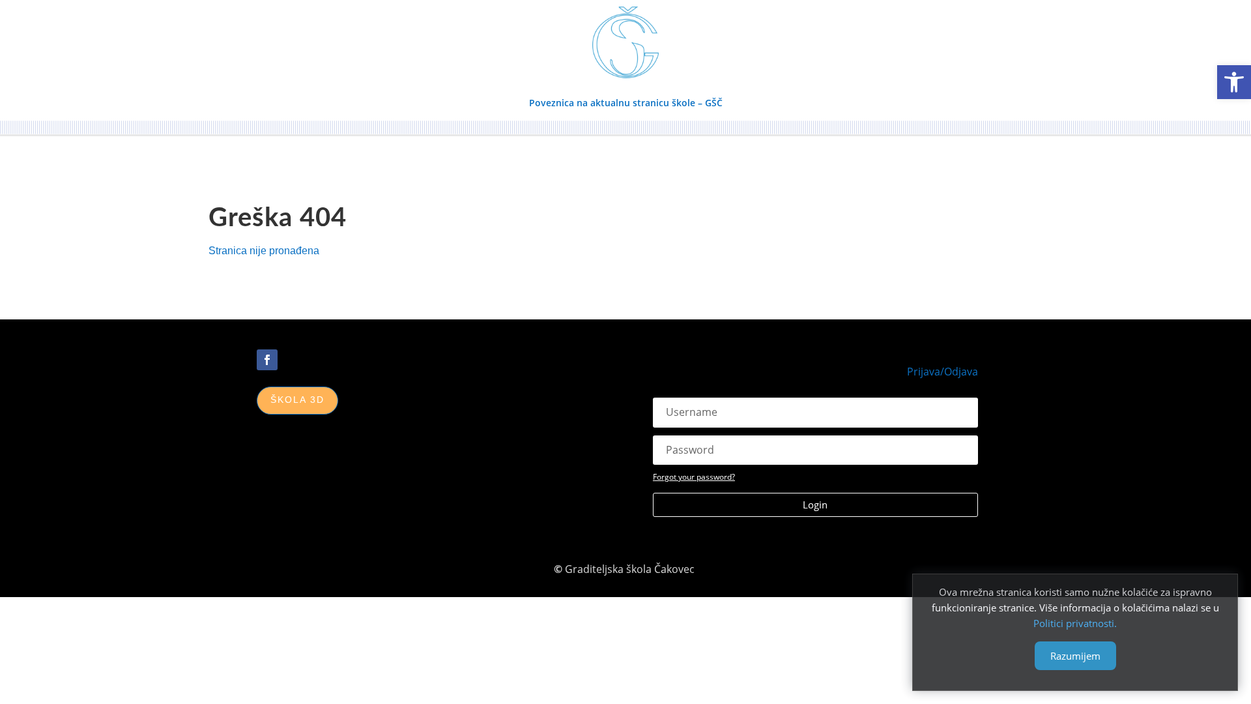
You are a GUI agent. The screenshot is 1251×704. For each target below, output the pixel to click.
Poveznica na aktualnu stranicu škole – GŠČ (626, 102)
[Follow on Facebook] (267, 359)
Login (815, 504)
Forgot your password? (694, 476)
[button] (1234, 82)
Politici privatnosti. (1075, 623)
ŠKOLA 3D (297, 399)
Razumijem (1075, 655)
